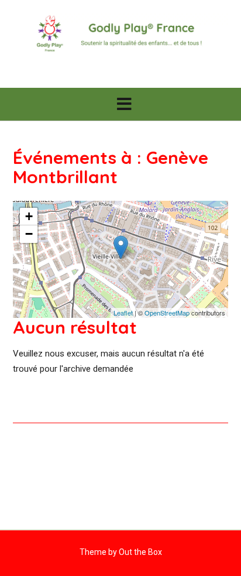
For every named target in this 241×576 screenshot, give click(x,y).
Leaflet (123, 312)
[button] (120, 104)
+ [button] (29, 216)
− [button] (29, 234)
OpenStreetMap (167, 312)
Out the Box (140, 552)
